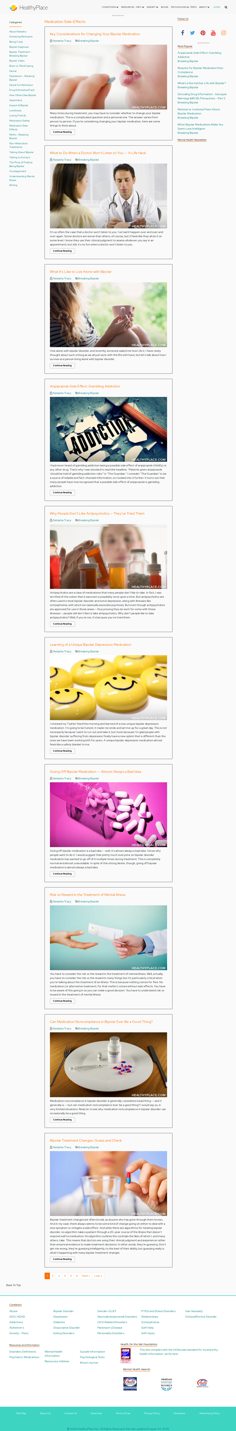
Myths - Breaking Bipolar (18, 136)
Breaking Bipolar (88, 41)
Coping (29, 65)
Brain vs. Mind (17, 65)
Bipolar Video (17, 60)
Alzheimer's (16, 1327)
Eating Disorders (63, 1333)
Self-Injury (148, 1333)
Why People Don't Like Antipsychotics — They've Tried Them (97, 513)
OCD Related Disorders (112, 1322)
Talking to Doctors (19, 157)
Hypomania (15, 100)
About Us (45, 1413)
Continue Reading (62, 132)
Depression (60, 1316)
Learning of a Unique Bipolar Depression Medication (90, 644)
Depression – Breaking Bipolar (21, 77)
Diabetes (59, 1322)
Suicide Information (92, 1351)
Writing (13, 185)
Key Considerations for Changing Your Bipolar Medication (95, 34)
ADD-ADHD (17, 1316)
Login (217, 7)
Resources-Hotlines (57, 1361)
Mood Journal (89, 1362)
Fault (31, 90)
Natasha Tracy (61, 41)
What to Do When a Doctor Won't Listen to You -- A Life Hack (98, 153)
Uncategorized (17, 171)
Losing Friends (17, 115)
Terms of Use (123, 1413)
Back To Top (13, 1285)
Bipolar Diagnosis (19, 46)
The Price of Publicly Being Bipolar (20, 164)
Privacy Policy (152, 1413)
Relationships (149, 1316)
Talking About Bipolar (21, 152)
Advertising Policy (209, 1413)
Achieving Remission (21, 36)
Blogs (164, 7)
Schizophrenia (150, 1322)
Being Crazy (16, 41)
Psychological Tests (184, 7)
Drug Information (19, 90)
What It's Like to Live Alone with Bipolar (81, 271)
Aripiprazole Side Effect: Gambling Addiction (85, 386)
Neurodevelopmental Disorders (117, 1316)
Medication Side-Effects (19, 127)
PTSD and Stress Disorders (158, 1311)
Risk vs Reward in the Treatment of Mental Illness (88, 894)
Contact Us (70, 1413)
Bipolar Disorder (63, 1311)
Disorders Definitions (22, 1351)
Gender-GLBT (106, 1311)
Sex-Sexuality (194, 1311)
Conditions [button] (109, 7)
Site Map (21, 1413)
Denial (12, 71)
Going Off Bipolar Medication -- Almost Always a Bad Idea (95, 771)
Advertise (96, 1413)
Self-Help (147, 1327)
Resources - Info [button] (131, 7)
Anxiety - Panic (19, 1333)
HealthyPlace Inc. (88, 1429)
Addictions (16, 1322)
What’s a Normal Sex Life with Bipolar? (202, 83)
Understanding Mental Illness (22, 178)
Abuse (13, 1311)
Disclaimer (180, 1413)
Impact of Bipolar (18, 105)
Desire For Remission (21, 85)
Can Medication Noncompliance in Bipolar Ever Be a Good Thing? (101, 1021)
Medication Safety (19, 120)
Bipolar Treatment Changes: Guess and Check (86, 1140)
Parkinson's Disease (109, 1327)
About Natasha (17, 31)
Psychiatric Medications (24, 1357)
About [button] (203, 7)
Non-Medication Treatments (18, 145)
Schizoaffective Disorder (201, 1316)
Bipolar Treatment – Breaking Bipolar (20, 53)
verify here (171, 1354)
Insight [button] (151, 7)
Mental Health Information (54, 1354)
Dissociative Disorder (66, 1327)
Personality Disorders (110, 1333)
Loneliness (15, 110)
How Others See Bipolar (22, 95)
